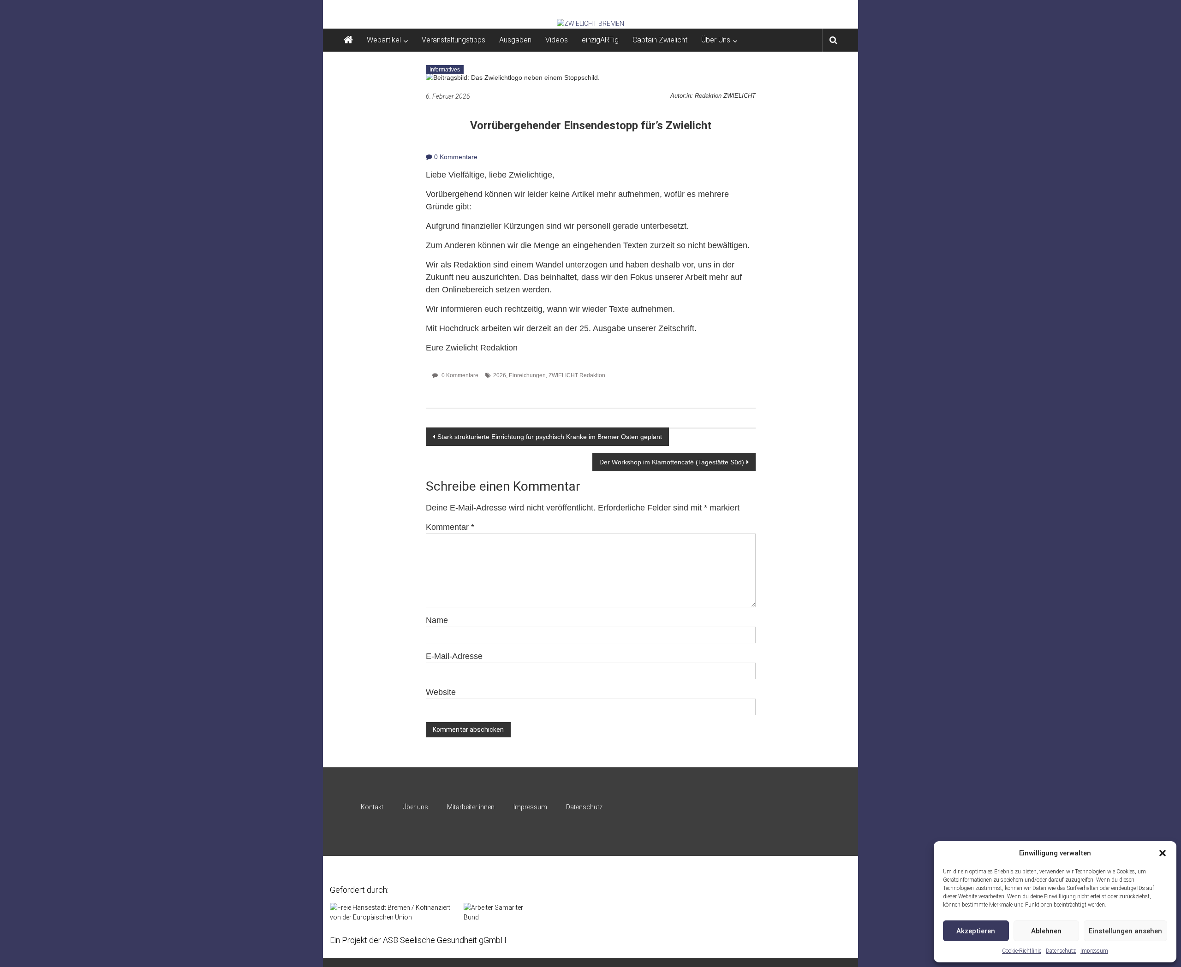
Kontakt (372, 807)
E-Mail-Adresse (454, 656)
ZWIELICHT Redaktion (577, 375)
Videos (556, 40)
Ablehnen (1046, 931)
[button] (1162, 853)
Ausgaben (515, 40)
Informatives (444, 69)
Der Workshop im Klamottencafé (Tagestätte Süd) (671, 462)
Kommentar (450, 527)
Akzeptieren (975, 931)
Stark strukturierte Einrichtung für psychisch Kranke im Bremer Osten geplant (549, 436)
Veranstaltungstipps (453, 40)
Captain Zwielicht (659, 40)
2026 (499, 375)
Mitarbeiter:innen (471, 807)
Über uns (415, 807)
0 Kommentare (454, 156)
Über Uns (715, 40)
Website (441, 692)
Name (437, 620)
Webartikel (384, 40)
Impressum (1094, 951)
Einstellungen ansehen (1125, 931)
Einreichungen (527, 375)
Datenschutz (1061, 951)
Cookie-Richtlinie (1021, 951)
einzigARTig (600, 40)
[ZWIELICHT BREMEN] (590, 23)
